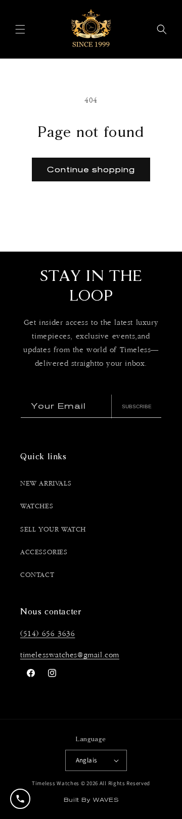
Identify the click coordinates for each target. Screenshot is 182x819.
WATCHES (36, 506)
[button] (20, 29)
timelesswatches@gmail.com (69, 655)
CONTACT (37, 575)
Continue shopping (91, 169)
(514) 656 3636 (47, 634)
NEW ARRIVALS (45, 483)
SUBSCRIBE (137, 406)
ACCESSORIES (44, 552)
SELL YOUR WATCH (53, 529)
